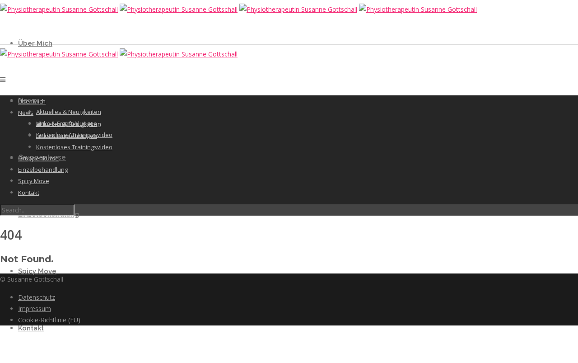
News (25, 112)
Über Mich (35, 43)
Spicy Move (37, 271)
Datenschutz (36, 297)
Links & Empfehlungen (66, 136)
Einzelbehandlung (43, 169)
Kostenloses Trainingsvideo (74, 147)
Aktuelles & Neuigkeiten (68, 112)
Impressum (34, 308)
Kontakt (31, 328)
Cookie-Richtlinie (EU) (49, 320)
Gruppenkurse (38, 158)
